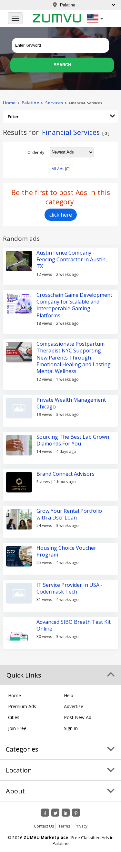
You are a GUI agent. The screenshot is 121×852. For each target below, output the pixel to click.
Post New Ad (77, 717)
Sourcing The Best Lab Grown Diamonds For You (72, 440)
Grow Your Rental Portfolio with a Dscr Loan (69, 514)
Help (68, 695)
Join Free (17, 728)
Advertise (73, 706)
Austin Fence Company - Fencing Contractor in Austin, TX (71, 259)
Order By (35, 152)
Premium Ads (22, 706)
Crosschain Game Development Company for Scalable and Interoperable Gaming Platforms (74, 305)
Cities (13, 717)
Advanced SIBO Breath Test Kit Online (73, 625)
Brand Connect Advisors (65, 473)
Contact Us (44, 826)
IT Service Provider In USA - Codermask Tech (69, 588)
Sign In (71, 728)
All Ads (58, 169)
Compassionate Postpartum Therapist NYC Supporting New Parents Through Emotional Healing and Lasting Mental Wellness (73, 357)
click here (60, 214)
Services (55, 103)
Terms (64, 826)
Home (9, 103)
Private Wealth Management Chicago (71, 403)
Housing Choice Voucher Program (66, 551)
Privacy (81, 826)
